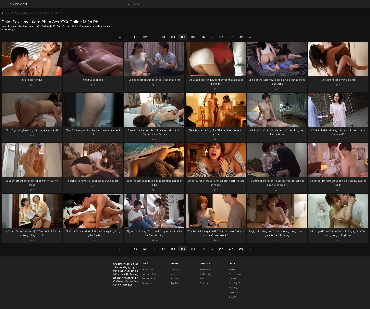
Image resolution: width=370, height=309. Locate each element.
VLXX (202, 279)
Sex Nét (232, 269)
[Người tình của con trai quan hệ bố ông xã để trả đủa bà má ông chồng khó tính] (32, 211)
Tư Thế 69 (175, 279)
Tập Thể (174, 283)
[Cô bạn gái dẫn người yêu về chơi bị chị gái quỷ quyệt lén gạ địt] (338, 160)
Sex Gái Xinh (205, 269)
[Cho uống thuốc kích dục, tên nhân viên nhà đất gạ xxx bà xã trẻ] (216, 59)
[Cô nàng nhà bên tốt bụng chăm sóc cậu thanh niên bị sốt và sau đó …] (338, 110)
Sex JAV (232, 297)
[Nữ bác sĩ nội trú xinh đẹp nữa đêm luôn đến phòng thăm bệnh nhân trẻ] (277, 110)
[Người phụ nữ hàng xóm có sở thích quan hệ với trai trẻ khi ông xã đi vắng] (154, 211)
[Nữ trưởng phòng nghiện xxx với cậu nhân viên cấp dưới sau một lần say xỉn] (277, 160)
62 (135, 36)
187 (203, 36)
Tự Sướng (204, 283)
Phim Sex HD (234, 283)
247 (221, 36)
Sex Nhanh (233, 292)
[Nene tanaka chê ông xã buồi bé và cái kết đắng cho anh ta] (216, 110)
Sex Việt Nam (148, 283)
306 (241, 36)
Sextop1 (232, 279)
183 (162, 36)
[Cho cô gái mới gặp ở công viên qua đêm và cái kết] (32, 109)
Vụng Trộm (176, 269)
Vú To (173, 274)
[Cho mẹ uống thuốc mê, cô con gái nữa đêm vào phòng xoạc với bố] (277, 59)
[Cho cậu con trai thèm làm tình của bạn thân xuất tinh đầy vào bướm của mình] (154, 109)
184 (173, 36)
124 (145, 36)
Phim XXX (233, 288)
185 (183, 36)
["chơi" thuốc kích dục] (32, 59)
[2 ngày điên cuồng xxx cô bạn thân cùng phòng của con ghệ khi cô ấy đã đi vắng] (277, 211)
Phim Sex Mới (235, 274)
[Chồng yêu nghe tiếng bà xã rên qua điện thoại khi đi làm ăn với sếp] (216, 160)
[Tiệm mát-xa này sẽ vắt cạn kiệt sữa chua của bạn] (93, 160)
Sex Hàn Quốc (148, 279)
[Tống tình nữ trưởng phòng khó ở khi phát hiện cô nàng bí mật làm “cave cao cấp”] (216, 211)
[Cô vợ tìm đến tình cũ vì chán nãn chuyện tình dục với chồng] (32, 160)
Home (8, 13)
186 (193, 36)
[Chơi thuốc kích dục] (93, 59)
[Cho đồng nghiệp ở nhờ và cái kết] (338, 59)
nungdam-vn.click (18, 4)
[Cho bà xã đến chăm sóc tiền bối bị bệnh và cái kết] (154, 59)
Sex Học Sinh (206, 274)
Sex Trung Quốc (149, 274)
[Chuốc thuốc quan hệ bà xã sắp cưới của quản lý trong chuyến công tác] (93, 211)
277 (231, 36)
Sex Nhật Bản (148, 269)
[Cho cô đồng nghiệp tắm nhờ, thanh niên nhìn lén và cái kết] (93, 109)
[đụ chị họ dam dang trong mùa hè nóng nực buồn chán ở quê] (154, 160)
